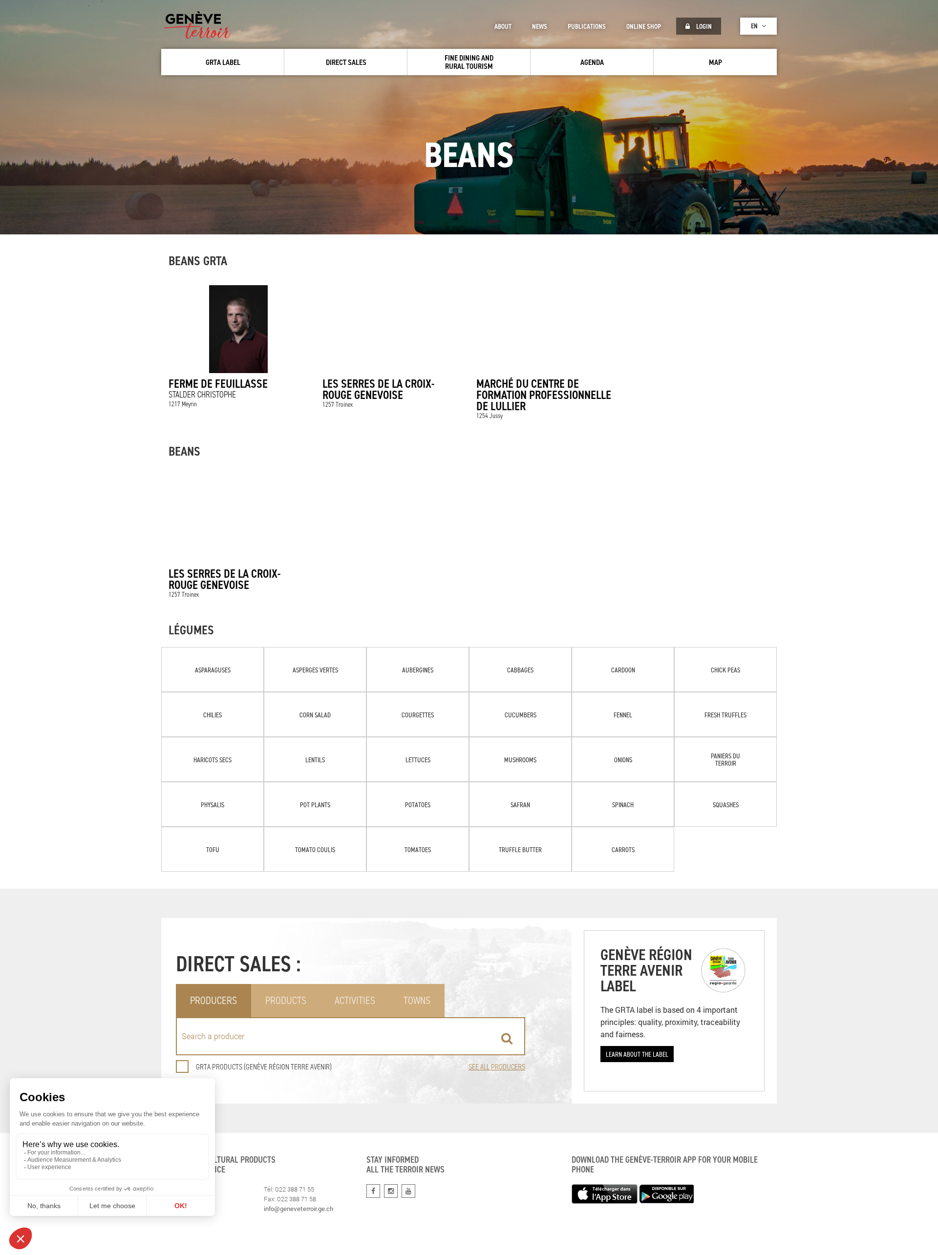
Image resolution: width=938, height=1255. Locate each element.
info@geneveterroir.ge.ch (298, 1208)
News (539, 26)
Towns (417, 1000)
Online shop (643, 26)
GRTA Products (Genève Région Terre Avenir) (264, 1066)
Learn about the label (637, 1054)
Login (703, 26)
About (503, 26)
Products (285, 1000)
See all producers (497, 1066)
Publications (587, 26)
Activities (355, 1000)
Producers (213, 1000)
